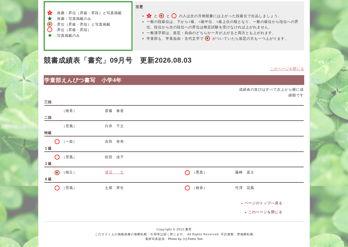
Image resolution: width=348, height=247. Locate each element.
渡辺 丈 (114, 172)
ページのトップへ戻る (263, 203)
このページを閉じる (287, 69)
